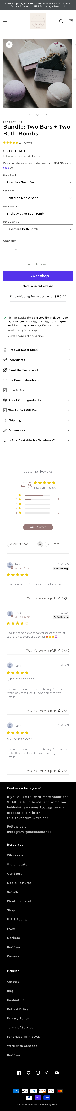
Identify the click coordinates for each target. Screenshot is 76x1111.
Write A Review (38, 527)
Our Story (14, 873)
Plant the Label (19, 901)
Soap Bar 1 (9, 175)
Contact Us (15, 1000)
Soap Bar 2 (9, 190)
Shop (11, 910)
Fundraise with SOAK (23, 1036)
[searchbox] (22, 544)
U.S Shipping (17, 919)
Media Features (19, 882)
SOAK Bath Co (32, 1105)
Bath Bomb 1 (11, 206)
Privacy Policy (18, 1018)
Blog (10, 991)
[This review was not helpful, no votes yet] (65, 598)
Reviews (13, 947)
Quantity (9, 240)
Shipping (8, 156)
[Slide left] (29, 115)
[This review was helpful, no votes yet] (59, 598)
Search (12, 892)
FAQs (11, 928)
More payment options (38, 286)
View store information (25, 336)
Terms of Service (20, 1027)
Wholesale (15, 855)
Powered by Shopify (49, 1105)
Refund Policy (18, 1009)
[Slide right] (46, 115)
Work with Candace (22, 1046)
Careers (13, 956)
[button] (5, 21)
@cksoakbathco (38, 832)
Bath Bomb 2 (11, 222)
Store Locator (18, 864)
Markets (13, 937)
